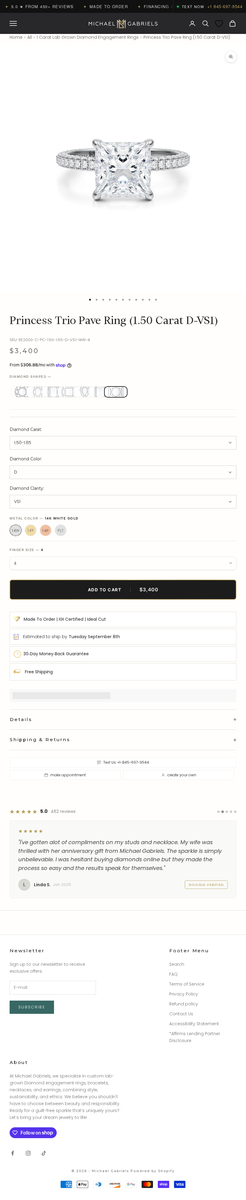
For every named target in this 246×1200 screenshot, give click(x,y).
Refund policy (183, 1004)
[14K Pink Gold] (46, 530)
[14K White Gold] (16, 530)
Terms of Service (186, 984)
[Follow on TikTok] (44, 1153)
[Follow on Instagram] (28, 1153)
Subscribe (31, 1007)
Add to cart (123, 589)
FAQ (173, 974)
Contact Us (181, 1014)
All (29, 37)
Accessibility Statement (194, 1024)
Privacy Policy (183, 994)
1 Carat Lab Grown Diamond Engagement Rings (88, 37)
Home (16, 37)
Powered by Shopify (152, 1171)
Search (176, 964)
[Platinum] (61, 530)
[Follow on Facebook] (13, 1153)
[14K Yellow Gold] (31, 530)
